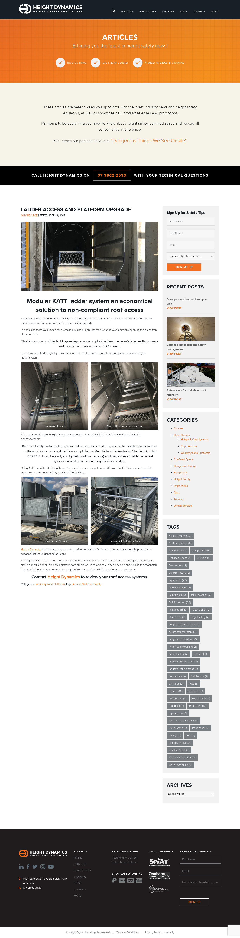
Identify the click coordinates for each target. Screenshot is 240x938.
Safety (97, 584)
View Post (174, 308)
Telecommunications (182, 757)
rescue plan (177, 698)
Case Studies (182, 435)
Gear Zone (201, 609)
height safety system (182, 631)
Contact (199, 11)
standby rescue (180, 742)
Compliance (201, 550)
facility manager (180, 587)
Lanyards (176, 683)
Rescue (176, 691)
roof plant (176, 705)
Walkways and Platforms (50, 584)
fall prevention (201, 595)
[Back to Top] (8, 930)
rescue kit (195, 691)
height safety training (183, 646)
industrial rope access (183, 668)
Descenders (178, 565)
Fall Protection (180, 602)
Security (169, 932)
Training (179, 499)
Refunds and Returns (124, 862)
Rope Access (189, 446)
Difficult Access (179, 572)
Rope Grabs (178, 728)
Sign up (194, 902)
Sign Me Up (184, 267)
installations (199, 676)
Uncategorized (183, 505)
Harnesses (177, 617)
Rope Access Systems (183, 720)
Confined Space (183, 459)
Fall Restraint (178, 609)
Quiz (177, 492)
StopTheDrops (179, 750)
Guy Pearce (29, 215)
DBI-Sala (203, 558)
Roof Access (201, 698)
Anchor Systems (180, 543)
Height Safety (182, 479)
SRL (190, 735)
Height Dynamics (31, 549)
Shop (183, 11)
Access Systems (82, 584)
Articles (178, 428)
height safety (200, 617)
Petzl (193, 683)
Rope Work (200, 728)
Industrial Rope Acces (183, 661)
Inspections (181, 486)
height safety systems (183, 639)
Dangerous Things (185, 466)
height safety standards (184, 624)
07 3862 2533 (112, 175)
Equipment (180, 472)
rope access (178, 713)
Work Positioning (180, 765)
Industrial (201, 654)
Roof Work (197, 705)
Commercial (178, 550)
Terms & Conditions (127, 932)
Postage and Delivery (124, 857)
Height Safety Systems (194, 439)
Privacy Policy (152, 932)
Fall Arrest (177, 595)
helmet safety (178, 654)
